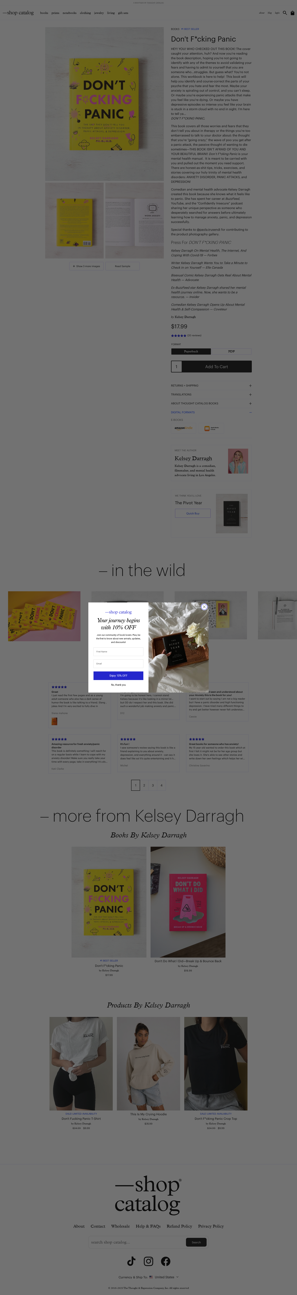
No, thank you (118, 684)
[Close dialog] (204, 607)
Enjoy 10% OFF (118, 675)
